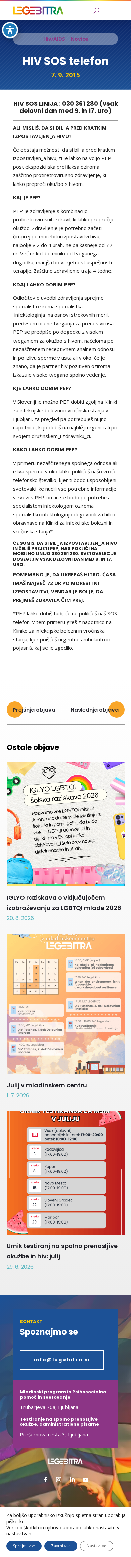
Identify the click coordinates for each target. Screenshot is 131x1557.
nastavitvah (18, 1534)
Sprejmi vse (24, 1546)
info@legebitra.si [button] (62, 1359)
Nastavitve (96, 1546)
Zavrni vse (61, 1546)
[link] (38, 10)
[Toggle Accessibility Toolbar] (10, 30)
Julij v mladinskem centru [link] (47, 1085)
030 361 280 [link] (80, 103)
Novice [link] (79, 38)
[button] (110, 10)
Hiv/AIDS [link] (54, 38)
